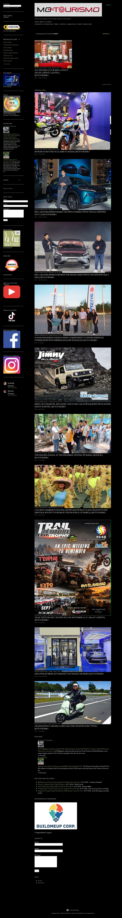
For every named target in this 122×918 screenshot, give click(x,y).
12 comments (42, 154)
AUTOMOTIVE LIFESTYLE (10, 45)
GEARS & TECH (71, 24)
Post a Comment (43, 77)
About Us (42, 22)
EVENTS (79, 24)
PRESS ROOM (7, 61)
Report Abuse (8, 188)
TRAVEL (56, 24)
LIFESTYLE (63, 24)
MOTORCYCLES (48, 24)
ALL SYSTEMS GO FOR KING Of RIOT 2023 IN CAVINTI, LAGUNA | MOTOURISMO (51, 73)
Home (37, 22)
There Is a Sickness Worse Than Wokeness (51, 784)
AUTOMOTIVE (39, 24)
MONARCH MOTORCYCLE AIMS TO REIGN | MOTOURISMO (62, 151)
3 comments (42, 409)
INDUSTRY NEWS (8, 58)
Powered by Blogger (74, 910)
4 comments (42, 460)
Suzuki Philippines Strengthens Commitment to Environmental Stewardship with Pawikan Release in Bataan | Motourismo (69, 338)
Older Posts (106, 84)
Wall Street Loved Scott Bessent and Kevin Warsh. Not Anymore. (59, 782)
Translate (16, 7)
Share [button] (36, 77)
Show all (106, 34)
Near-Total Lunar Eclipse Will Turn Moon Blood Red (55, 786)
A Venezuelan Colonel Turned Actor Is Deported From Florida (58, 788)
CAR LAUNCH (7, 47)
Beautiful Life (42, 757)
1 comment (41, 342)
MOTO (16, 58)
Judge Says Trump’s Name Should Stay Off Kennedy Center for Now (60, 791)
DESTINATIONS (8, 50)
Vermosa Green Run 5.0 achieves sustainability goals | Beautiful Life (60, 766)
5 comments (41, 515)
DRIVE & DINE (87, 24)
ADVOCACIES (7, 42)
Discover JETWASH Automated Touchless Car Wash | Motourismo (69, 673)
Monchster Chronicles (45, 740)
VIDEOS (49, 22)
